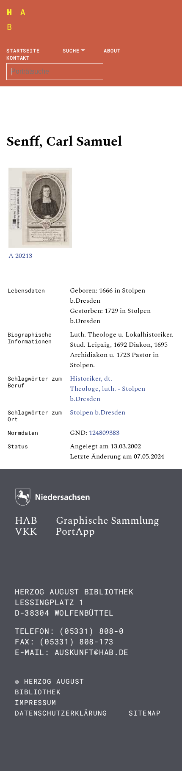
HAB (26, 520)
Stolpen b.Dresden (97, 412)
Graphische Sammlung (107, 520)
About (112, 50)
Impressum (35, 702)
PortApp (75, 531)
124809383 (104, 433)
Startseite (23, 50)
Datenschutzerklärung (61, 712)
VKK (26, 531)
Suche (71, 50)
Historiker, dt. (91, 378)
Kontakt (18, 57)
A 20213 (20, 256)
